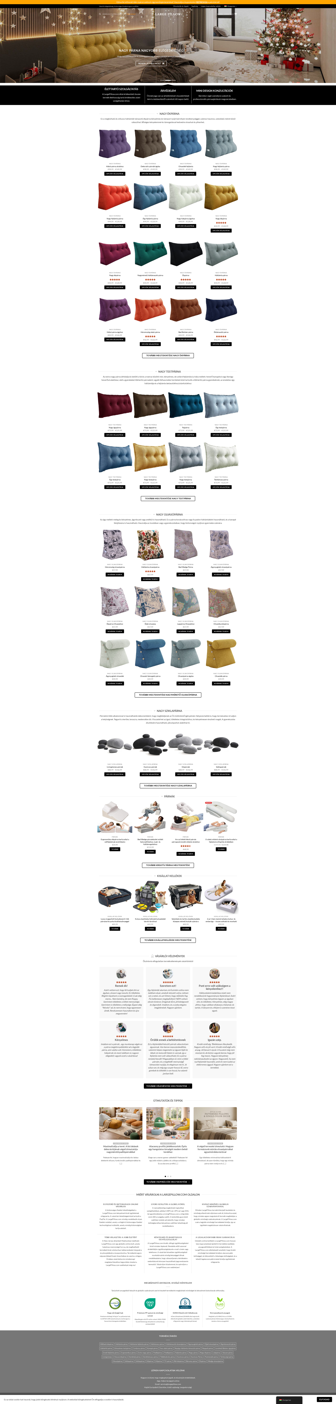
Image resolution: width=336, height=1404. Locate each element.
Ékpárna (185, 275)
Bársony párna (191, 1361)
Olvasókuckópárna (221, 624)
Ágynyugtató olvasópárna (221, 567)
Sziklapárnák (221, 767)
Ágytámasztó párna (228, 1344)
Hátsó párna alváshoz (115, 166)
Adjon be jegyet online (170, 1381)
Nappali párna (207, 1348)
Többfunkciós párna (167, 1357)
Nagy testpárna (150, 479)
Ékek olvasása (150, 624)
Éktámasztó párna (221, 332)
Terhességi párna (226, 1357)
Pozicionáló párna (211, 1357)
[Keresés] (100, 14)
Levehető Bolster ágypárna (225, 1348)
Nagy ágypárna (115, 427)
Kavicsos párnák (150, 767)
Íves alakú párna (166, 1348)
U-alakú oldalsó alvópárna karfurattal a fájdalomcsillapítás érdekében (221, 840)
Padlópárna (157, 1353)
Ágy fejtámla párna (150, 218)
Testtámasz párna (221, 479)
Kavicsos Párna (197, 1357)
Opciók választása (115, 174)
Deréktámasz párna (150, 1357)
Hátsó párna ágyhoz (115, 332)
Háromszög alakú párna (150, 332)
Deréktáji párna (135, 1357)
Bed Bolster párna (185, 332)
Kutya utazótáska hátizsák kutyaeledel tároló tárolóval (150, 920)
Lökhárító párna (106, 1348)
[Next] (326, 43)
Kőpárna (150, 1361)
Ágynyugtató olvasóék (115, 676)
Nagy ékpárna (221, 218)
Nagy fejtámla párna (221, 166)
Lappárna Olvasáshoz (185, 624)
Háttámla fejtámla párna (139, 1344)
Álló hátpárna (179, 1361)
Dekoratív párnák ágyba (150, 166)
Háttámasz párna (157, 1344)
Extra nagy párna (144, 1353)
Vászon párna (227, 1353)
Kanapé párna (152, 1348)
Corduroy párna (139, 1348)
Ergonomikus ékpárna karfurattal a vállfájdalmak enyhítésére (115, 840)
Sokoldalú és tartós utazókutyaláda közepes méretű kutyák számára (186, 920)
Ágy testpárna (221, 427)
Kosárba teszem (115, 574)
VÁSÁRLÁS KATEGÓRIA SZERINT (113, 14)
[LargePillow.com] (168, 14)
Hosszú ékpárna (120, 1357)
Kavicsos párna (183, 1357)
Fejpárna (185, 427)
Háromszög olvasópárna (115, 567)
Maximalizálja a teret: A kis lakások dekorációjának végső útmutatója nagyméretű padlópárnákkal (120, 1149)
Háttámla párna (221, 275)
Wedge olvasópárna (215, 1361)
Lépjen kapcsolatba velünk (211, 6)
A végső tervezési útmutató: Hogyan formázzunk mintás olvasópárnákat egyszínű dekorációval (215, 1149)
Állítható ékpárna (106, 1344)
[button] (220, 14)
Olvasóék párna (221, 676)
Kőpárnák (186, 767)
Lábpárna (216, 1353)
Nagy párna (193, 1353)
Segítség (194, 6)
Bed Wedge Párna (185, 567)
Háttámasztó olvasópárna (176, 1344)
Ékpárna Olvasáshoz (115, 624)
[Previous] (10, 43)
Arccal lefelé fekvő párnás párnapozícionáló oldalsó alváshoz (186, 840)
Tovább (114, 849)
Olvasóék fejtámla (185, 166)
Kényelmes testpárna (122, 1348)
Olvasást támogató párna (150, 676)
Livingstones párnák (115, 767)
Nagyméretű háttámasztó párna (150, 275)
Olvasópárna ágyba (185, 676)
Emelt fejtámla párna (111, 1353)
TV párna (167, 1361)
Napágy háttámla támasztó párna (187, 1348)
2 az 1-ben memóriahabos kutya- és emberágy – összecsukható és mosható (221, 920)
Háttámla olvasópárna (150, 567)
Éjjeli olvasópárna (211, 1344)
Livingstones (107, 1357)
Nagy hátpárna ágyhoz (186, 218)
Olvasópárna (117, 1361)
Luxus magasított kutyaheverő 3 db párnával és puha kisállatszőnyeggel (115, 920)
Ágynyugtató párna (195, 1344)
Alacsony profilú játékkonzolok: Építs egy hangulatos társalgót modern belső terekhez (168, 1149)
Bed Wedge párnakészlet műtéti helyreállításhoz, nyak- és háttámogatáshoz (150, 841)
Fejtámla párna (181, 1353)
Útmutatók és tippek (181, 6)
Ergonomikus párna (128, 1353)
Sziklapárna (129, 1361)
